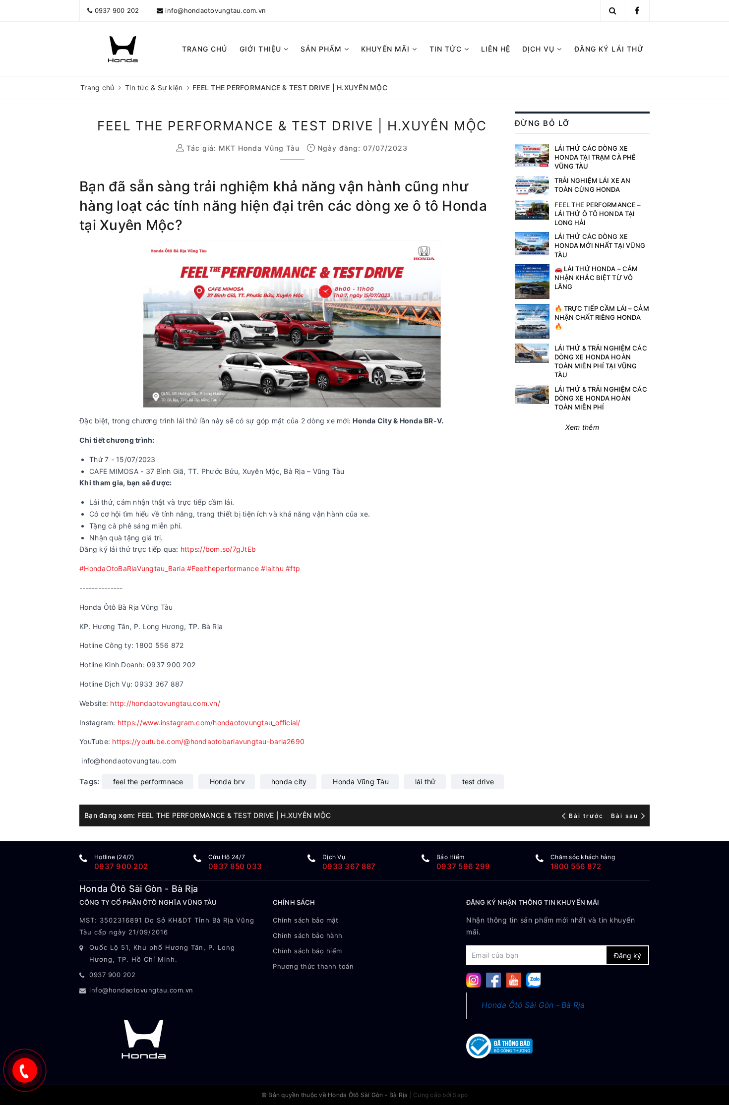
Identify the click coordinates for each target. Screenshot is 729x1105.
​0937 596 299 (463, 866)
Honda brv (227, 781)
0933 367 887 (348, 866)
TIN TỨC (446, 49)
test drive (478, 781)
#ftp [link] (293, 568)
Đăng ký (627, 955)
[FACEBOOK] (493, 979)
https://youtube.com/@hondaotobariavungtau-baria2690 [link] (208, 741)
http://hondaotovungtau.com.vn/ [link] (165, 703)
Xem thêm (582, 427)
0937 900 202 (117, 10)
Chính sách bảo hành (308, 935)
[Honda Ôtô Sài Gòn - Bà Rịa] (122, 49)
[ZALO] (533, 979)
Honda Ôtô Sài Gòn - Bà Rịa (533, 1005)
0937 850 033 (235, 866)
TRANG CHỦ (204, 49)
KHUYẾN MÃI (386, 49)
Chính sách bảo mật (305, 920)
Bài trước (587, 815)
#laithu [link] (272, 568)
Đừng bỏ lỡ (542, 123)
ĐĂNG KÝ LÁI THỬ (609, 49)
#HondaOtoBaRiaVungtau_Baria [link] (132, 568)
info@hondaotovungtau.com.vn (215, 10)
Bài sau (624, 815)
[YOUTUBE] (513, 979)
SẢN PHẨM (322, 49)
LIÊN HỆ (495, 49)
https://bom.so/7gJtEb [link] (218, 549)
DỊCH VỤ (539, 49)
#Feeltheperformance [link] (223, 568)
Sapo (460, 1095)
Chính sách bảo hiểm (307, 951)
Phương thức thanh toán (313, 966)
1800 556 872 (575, 866)
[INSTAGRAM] (473, 979)
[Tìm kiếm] (612, 10)
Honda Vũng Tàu (361, 781)
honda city (289, 781)
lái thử (425, 781)
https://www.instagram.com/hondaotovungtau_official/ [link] (209, 722)
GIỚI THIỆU (262, 49)
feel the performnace (148, 781)
